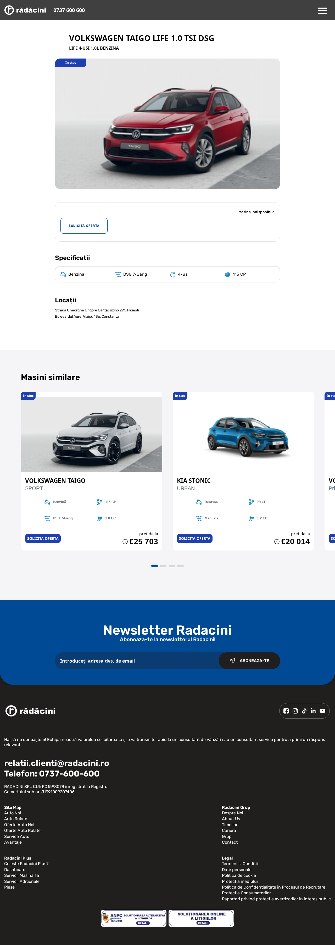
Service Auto (16, 836)
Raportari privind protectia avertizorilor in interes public (276, 898)
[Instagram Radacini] (295, 711)
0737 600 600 (69, 10)
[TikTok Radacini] (304, 711)
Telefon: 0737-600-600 (51, 774)
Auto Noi (12, 812)
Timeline (230, 824)
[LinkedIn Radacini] (313, 711)
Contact (230, 842)
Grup (227, 836)
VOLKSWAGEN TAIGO (55, 481)
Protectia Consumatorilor (246, 892)
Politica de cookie (239, 875)
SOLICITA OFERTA (84, 226)
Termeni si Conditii (240, 863)
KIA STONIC (194, 481)
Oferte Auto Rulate (22, 830)
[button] (154, 566)
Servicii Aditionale (22, 881)
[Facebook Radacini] (286, 711)
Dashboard (15, 869)
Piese (9, 887)
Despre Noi (232, 812)
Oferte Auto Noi (19, 824)
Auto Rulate (15, 818)
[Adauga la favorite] (91, 394)
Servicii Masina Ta (21, 875)
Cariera (229, 830)
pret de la (148, 534)
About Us (231, 818)
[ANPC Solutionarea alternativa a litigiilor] (133, 918)
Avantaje (13, 842)
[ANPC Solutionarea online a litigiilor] (201, 918)
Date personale (237, 869)
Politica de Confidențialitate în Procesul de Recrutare (273, 887)
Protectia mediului (240, 881)
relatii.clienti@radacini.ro (56, 763)
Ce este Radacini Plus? (26, 863)
